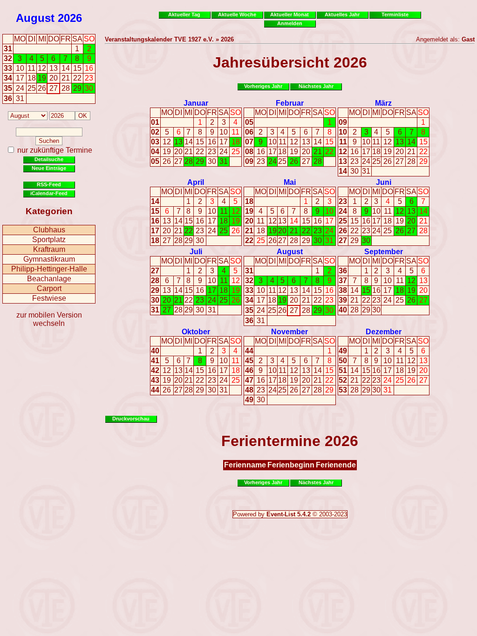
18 (236, 142)
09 (249, 161)
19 (167, 152)
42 (155, 370)
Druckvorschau (131, 418)
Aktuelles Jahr (342, 14)
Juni (383, 182)
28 (188, 161)
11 (235, 132)
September (383, 252)
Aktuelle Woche (237, 14)
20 (178, 152)
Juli (196, 252)
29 (200, 161)
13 (178, 142)
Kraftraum (49, 249)
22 (200, 152)
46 (249, 370)
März (383, 103)
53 (343, 390)
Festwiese (49, 298)
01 (155, 122)
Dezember (384, 332)
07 (249, 142)
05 (155, 161)
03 (155, 142)
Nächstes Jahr (316, 86)
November (289, 332)
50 (343, 361)
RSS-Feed (49, 184)
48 (249, 390)
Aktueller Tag (184, 14)
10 (223, 132)
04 (155, 152)
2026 (70, 18)
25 (236, 152)
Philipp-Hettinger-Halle (49, 269)
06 (249, 132)
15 (200, 142)
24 (223, 152)
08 (249, 152)
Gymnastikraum (49, 259)
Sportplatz (49, 240)
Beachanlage (49, 279)
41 (155, 361)
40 (343, 310)
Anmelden (289, 23)
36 (8, 98)
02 (155, 132)
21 (188, 152)
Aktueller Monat (289, 14)
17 (223, 142)
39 (343, 300)
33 (8, 68)
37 (343, 280)
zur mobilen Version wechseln (49, 319)
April (195, 182)
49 (249, 400)
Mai (290, 182)
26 (167, 161)
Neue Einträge (49, 168)
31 (8, 49)
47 (249, 380)
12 (167, 142)
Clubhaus (49, 230)
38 (343, 290)
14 (188, 142)
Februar (290, 103)
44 (155, 390)
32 (8, 58)
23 (212, 152)
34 (8, 78)
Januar (196, 103)
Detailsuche (48, 159)
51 (343, 370)
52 (343, 380)
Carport (49, 288)
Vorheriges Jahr (263, 86)
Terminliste (395, 14)
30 (212, 161)
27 (178, 161)
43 (155, 380)
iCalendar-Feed (49, 193)
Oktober (196, 332)
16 (212, 142)
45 (249, 361)
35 (8, 88)
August (35, 18)
